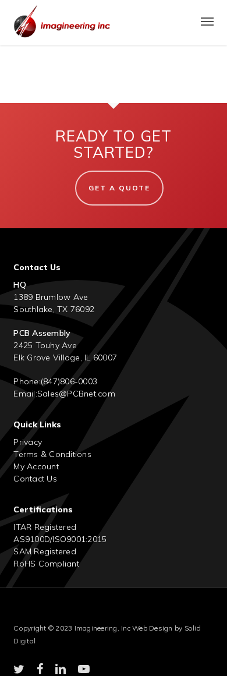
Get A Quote (119, 187)
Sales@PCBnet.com (76, 393)
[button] (207, 21)
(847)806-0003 (69, 381)
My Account (36, 466)
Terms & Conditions (52, 454)
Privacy (27, 442)
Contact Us (35, 478)
